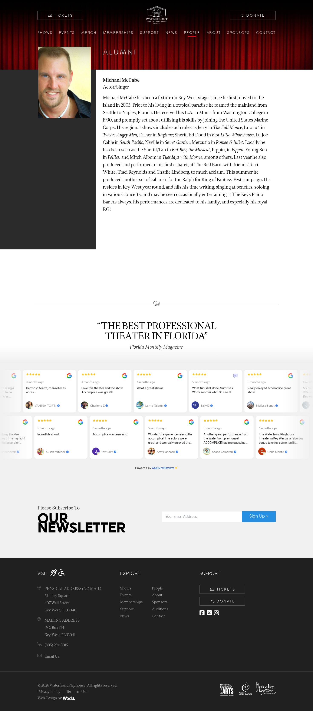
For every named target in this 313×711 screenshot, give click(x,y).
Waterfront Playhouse (67, 685)
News (171, 33)
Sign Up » (258, 516)
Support (149, 33)
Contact (266, 33)
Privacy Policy (48, 691)
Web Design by (50, 698)
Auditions (160, 609)
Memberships (118, 33)
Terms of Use (76, 691)
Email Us (52, 656)
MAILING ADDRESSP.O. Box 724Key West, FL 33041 (62, 627)
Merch (89, 33)
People (192, 33)
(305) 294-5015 (56, 645)
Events (67, 33)
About (214, 33)
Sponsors (238, 33)
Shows (45, 33)
